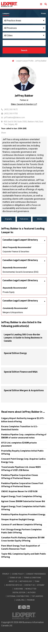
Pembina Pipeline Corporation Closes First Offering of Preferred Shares (22, 485)
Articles (39, 219)
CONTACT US (29, 585)
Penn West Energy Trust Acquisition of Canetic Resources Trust (20, 547)
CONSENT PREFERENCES (36, 574)
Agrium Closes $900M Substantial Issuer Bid (23, 501)
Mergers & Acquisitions (13, 312)
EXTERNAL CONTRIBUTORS (18, 596)
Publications (24, 219)
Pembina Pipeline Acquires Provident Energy (23, 514)
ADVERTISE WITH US (14, 585)
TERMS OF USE (15, 578)
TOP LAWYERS (37, 596)
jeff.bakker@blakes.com (14, 117)
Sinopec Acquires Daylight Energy (17, 519)
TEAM (36, 581)
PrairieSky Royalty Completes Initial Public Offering (22, 452)
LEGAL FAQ (20, 600)
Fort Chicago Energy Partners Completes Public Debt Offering (21, 531)
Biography (8, 219)
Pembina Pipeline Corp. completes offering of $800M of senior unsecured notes (23, 436)
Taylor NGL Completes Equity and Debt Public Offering (23, 555)
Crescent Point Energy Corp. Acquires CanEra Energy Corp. (23, 460)
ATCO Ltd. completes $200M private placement (19, 444)
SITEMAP (40, 585)
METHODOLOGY (26, 581)
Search (24, 50)
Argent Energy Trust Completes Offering (21, 496)
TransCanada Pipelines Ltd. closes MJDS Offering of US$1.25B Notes (21, 468)
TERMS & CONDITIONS (32, 578)
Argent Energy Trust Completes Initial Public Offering (23, 508)
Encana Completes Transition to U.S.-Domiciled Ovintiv (19, 428)
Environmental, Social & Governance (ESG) (20, 272)
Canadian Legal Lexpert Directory (20, 239)
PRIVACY (5, 574)
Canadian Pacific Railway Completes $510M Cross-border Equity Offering (22, 539)
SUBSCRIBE (18, 589)
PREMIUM (30, 600)
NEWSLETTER (30, 589)
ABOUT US (13, 581)
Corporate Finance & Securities (16, 251)
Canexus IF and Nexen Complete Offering (21, 524)
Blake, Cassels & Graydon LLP (24, 104)
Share (3, 133)
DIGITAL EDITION (19, 593)
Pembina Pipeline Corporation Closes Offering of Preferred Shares (19, 476)
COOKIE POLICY (18, 574)
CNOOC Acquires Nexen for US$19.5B (19, 491)
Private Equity (9, 292)
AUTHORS (32, 593)
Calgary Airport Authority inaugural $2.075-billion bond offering (22, 420)
